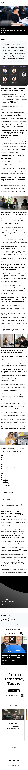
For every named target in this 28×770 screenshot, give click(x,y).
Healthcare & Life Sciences (17, 655)
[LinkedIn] (17, 624)
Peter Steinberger (6, 499)
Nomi (20, 548)
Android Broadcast (6, 483)
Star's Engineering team (8, 47)
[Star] (3, 3)
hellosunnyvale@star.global (13, 728)
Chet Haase (5, 479)
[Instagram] (18, 761)
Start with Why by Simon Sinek (9, 492)
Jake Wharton (5, 481)
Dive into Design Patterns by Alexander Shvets (12, 469)
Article (3, 28)
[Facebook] (15, 624)
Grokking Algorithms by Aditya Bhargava (11, 467)
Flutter (11, 100)
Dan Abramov (5, 458)
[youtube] (10, 761)
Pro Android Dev (6, 476)
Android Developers (7, 478)
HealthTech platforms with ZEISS (14, 550)
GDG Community (6, 485)
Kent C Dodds (5, 460)
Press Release (6, 655)
